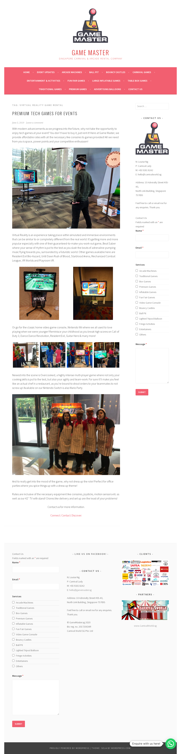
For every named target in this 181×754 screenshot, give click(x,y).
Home (26, 72)
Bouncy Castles (115, 72)
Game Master (90, 52)
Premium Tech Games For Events (44, 113)
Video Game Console (149, 302)
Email (139, 247)
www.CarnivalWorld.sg (145, 625)
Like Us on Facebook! (90, 554)
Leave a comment (34, 123)
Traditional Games (50, 89)
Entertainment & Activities (43, 80)
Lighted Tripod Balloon (150, 318)
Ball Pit (94, 72)
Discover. (76, 515)
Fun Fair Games (76, 80)
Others (142, 334)
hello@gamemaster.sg (80, 590)
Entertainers (145, 329)
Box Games (145, 281)
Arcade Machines (72, 72)
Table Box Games (137, 80)
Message (141, 344)
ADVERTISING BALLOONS (107, 89)
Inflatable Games (147, 292)
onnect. (56, 515)
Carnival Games (142, 72)
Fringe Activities (147, 324)
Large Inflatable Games (106, 80)
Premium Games (78, 89)
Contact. (66, 515)
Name (140, 230)
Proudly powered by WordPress (69, 748)
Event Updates (46, 72)
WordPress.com (121, 748)
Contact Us (135, 89)
